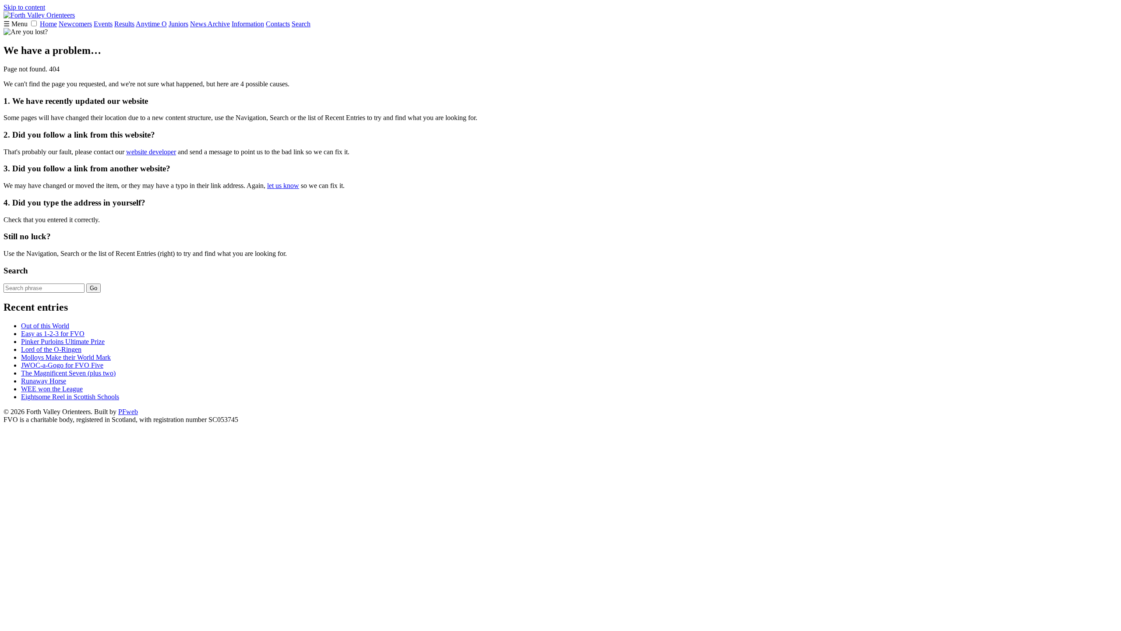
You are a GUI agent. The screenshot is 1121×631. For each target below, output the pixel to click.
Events (103, 24)
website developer (151, 152)
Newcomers (75, 24)
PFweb (128, 411)
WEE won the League (52, 389)
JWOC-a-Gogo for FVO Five (62, 365)
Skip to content (24, 7)
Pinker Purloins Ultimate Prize (63, 341)
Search (301, 24)
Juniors (178, 24)
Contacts (278, 24)
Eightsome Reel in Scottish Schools (70, 397)
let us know (283, 185)
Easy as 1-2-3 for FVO (53, 333)
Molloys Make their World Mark (66, 357)
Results (124, 24)
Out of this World (45, 326)
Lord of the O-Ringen (51, 349)
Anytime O (151, 24)
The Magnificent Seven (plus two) (68, 373)
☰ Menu (16, 24)
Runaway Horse (43, 381)
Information (248, 24)
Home (48, 24)
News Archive (210, 24)
